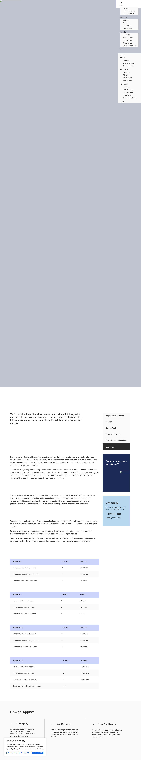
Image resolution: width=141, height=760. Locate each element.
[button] (129, 52)
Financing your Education (116, 440)
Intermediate (127, 25)
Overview (126, 8)
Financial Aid (127, 43)
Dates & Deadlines (129, 46)
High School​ (127, 28)
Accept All (37, 753)
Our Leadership (128, 14)
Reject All (25, 753)
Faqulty (109, 422)
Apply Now (110, 447)
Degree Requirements (115, 416)
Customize (12, 753)
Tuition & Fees (128, 40)
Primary (125, 23)
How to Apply (128, 37)
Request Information (114, 434)
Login (121, 49)
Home (122, 55)
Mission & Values (129, 11)
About (121, 5)
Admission (123, 32)
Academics (123, 17)
